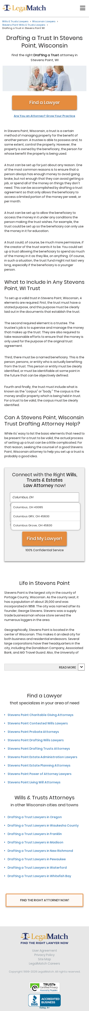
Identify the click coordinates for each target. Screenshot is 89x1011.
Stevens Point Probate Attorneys (33, 732)
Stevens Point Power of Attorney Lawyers (40, 774)
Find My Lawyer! (44, 538)
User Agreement (44, 950)
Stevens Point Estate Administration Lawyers (42, 757)
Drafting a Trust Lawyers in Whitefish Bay (39, 876)
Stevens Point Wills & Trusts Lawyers (23, 25)
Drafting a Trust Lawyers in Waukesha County (43, 825)
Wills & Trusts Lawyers (15, 21)
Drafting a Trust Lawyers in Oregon (35, 817)
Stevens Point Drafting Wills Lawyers (36, 740)
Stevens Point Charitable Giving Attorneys (40, 715)
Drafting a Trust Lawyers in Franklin (35, 834)
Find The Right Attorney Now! (44, 900)
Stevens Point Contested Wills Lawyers (38, 723)
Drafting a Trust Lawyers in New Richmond (40, 851)
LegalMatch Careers (44, 963)
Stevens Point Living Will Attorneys (34, 782)
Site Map (44, 959)
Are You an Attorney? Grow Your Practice (44, 116)
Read (67, 667)
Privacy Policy (44, 955)
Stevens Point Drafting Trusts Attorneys (39, 748)
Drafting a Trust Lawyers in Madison (35, 842)
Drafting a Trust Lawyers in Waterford (37, 867)
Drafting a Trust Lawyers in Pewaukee (37, 859)
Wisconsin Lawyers (43, 21)
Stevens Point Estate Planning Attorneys (39, 765)
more (71, 667)
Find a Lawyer (44, 102)
